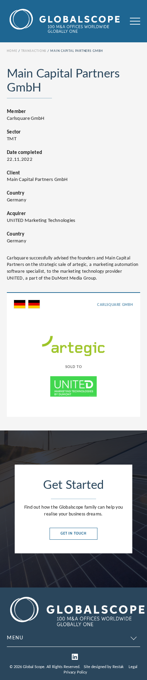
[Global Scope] (77, 628)
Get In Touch (73, 534)
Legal (133, 667)
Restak (118, 667)
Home (12, 51)
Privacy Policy (75, 672)
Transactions (34, 51)
